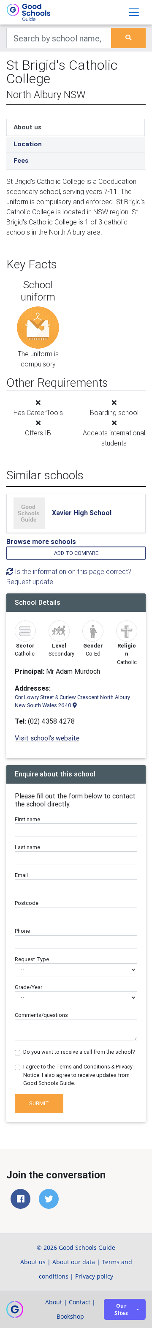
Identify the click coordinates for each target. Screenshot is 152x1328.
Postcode (26, 903)
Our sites (121, 1309)
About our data (73, 1262)
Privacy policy (94, 1276)
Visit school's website (47, 738)
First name (27, 819)
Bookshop (70, 1316)
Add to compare (76, 553)
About (53, 1302)
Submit (39, 1103)
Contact (79, 1302)
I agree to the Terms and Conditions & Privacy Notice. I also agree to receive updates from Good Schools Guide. (78, 1074)
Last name (27, 847)
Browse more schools (41, 541)
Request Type (32, 959)
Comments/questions (41, 1015)
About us (27, 127)
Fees (21, 160)
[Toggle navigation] (133, 12)
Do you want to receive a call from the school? (79, 1051)
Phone (22, 931)
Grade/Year (28, 987)
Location (28, 144)
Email (21, 875)
